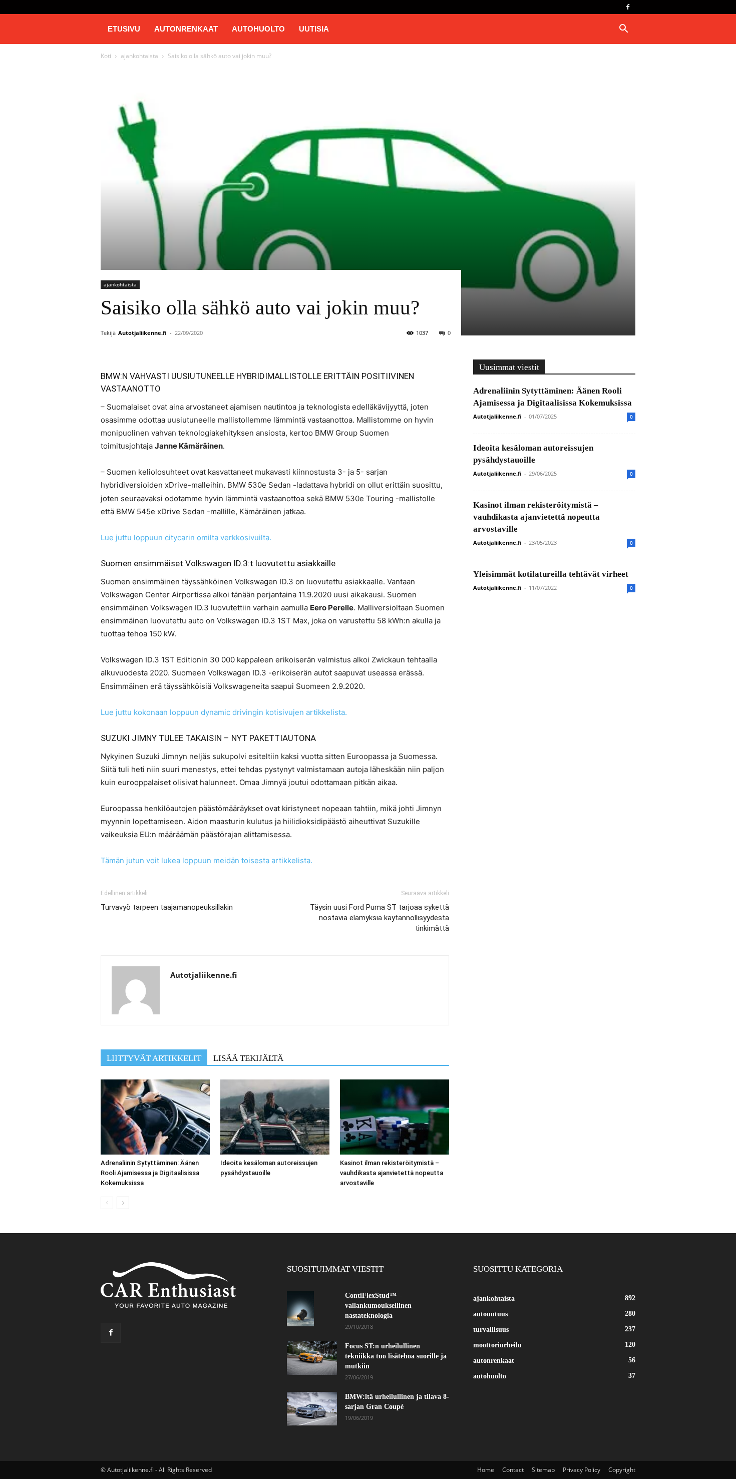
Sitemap (543, 1469)
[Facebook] (627, 7)
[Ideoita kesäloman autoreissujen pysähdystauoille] (274, 1117)
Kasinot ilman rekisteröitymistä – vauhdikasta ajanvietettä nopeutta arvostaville (391, 1173)
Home (485, 1469)
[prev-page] (107, 1203)
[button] (623, 30)
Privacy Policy (581, 1469)
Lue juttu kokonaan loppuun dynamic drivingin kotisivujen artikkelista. (224, 712)
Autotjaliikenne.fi (142, 332)
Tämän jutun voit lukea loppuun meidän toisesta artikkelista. (206, 860)
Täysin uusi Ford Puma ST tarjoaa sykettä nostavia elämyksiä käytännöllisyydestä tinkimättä (379, 918)
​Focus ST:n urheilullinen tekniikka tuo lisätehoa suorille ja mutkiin (396, 1356)
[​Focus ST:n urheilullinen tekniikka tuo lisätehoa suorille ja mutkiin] (312, 1358)
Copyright (621, 1469)
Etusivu (124, 29)
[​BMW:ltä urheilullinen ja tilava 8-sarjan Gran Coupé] (312, 1408)
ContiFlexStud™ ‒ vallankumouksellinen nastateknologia (378, 1305)
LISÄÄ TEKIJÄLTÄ (248, 1058)
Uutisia (314, 29)
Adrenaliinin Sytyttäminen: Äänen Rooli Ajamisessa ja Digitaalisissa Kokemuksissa (150, 1173)
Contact (513, 1469)
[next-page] (123, 1203)
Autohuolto (258, 29)
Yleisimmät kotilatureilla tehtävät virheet (550, 574)
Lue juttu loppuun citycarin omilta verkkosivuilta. (186, 537)
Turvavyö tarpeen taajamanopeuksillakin (167, 907)
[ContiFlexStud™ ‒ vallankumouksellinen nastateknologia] (300, 1308)
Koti (106, 56)
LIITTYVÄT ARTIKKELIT (154, 1058)
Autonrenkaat (186, 29)
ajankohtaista (139, 56)
